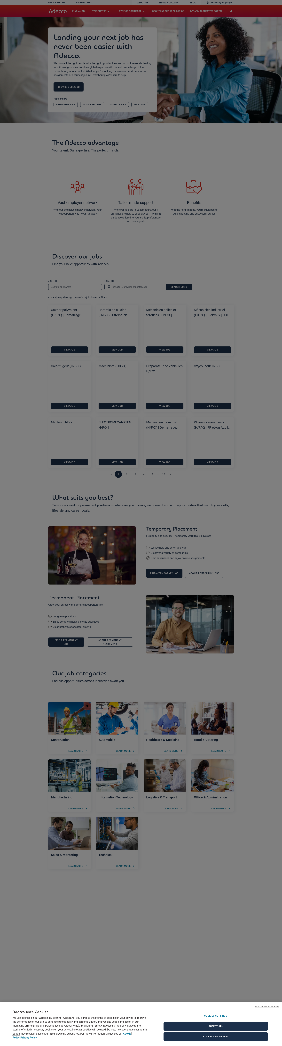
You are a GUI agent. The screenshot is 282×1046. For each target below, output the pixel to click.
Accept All (216, 1026)
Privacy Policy (28, 1037)
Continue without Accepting (267, 1006)
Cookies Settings (215, 1015)
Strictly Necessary (216, 1036)
